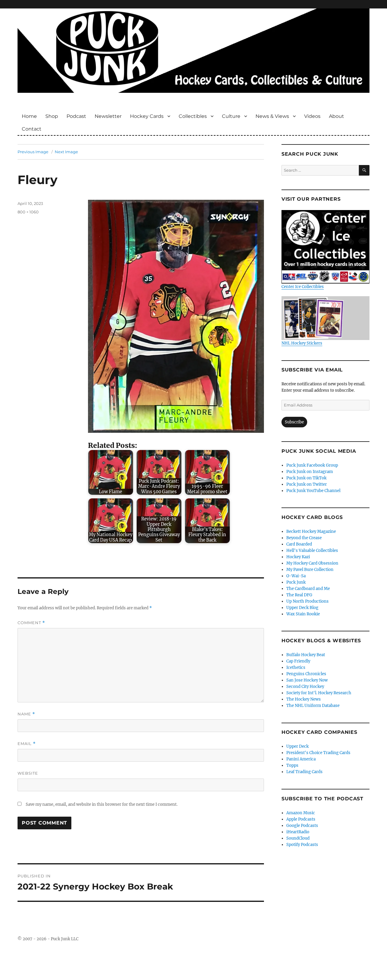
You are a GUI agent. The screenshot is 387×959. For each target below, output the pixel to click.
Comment (31, 622)
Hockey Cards (147, 116)
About (336, 116)
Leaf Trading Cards (304, 771)
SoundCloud (298, 838)
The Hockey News (303, 699)
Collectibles (193, 116)
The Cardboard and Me (308, 588)
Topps (292, 765)
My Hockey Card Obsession (312, 563)
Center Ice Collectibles (302, 286)
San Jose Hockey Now (307, 680)
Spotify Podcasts (302, 844)
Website (28, 773)
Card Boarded (299, 544)
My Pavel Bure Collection (309, 569)
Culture (231, 116)
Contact (31, 129)
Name (26, 714)
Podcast (76, 116)
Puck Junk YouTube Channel (313, 490)
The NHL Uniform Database (313, 705)
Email (27, 743)
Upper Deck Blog (302, 607)
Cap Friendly (298, 661)
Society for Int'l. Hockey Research (318, 692)
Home (29, 116)
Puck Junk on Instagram (309, 471)
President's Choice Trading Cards (318, 752)
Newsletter (108, 116)
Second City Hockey (305, 686)
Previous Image (33, 151)
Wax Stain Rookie (303, 614)
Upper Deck (297, 746)
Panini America (301, 759)
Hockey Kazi (298, 556)
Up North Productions (307, 601)
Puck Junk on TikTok (306, 478)
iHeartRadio (297, 831)
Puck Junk (296, 582)
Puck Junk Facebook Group (312, 465)
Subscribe (294, 422)
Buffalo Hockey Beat (305, 654)
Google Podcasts (302, 825)
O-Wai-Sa (296, 575)
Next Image (66, 151)
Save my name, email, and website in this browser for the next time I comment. (101, 804)
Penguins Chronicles (306, 673)
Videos (312, 116)
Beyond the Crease (304, 537)
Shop (51, 116)
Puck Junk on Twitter (306, 484)
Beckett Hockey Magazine (311, 531)
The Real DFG (299, 595)
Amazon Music (300, 812)
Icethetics (295, 667)
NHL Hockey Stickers (301, 343)
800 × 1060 (28, 211)
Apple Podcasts (300, 819)
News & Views (272, 116)
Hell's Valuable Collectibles (312, 550)
